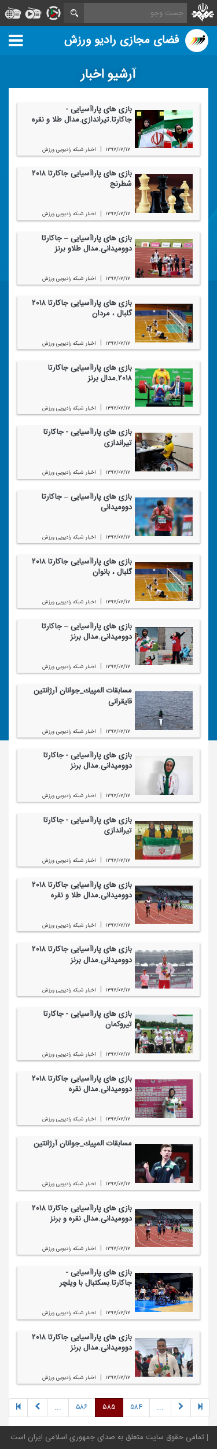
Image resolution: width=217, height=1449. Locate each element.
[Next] (37, 1408)
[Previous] (199, 1408)
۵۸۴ (136, 1408)
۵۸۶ (82, 1408)
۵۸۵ (109, 1408)
